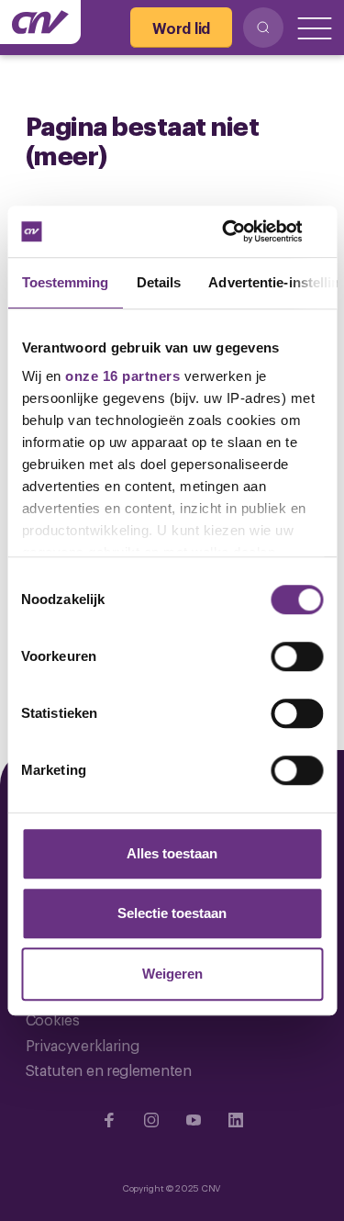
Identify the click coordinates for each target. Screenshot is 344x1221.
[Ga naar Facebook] (109, 1120)
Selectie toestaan (172, 913)
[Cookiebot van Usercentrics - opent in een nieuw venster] (245, 231)
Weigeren (172, 973)
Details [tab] (158, 282)
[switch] (297, 656)
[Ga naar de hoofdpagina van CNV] (40, 22)
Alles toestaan (172, 853)
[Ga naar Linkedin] (235, 1120)
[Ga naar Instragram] (151, 1120)
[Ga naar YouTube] (193, 1120)
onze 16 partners (122, 376)
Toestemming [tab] (64, 282)
